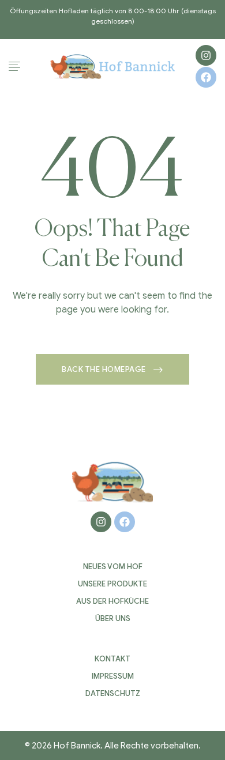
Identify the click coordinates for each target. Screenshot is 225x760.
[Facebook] (206, 77)
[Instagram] (206, 55)
